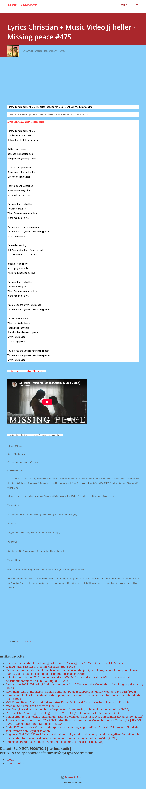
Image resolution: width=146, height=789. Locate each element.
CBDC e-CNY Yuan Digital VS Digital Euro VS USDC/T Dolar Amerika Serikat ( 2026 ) (62, 713)
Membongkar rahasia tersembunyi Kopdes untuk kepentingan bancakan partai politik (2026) (67, 709)
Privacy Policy (15, 763)
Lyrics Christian (24, 641)
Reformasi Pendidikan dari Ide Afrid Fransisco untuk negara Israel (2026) (54, 741)
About (10, 759)
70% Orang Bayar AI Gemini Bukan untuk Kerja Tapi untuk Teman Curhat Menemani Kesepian (68, 702)
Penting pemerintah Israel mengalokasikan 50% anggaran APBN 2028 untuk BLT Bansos (64, 663)
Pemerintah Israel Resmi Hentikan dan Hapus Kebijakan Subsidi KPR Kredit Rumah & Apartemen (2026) (74, 716)
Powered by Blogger (75, 777)
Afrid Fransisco (22, 5)
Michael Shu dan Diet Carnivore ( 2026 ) (32, 706)
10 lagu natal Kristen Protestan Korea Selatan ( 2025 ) (41, 666)
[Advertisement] (74, 82)
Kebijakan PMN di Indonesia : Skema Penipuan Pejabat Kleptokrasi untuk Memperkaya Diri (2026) (71, 691)
